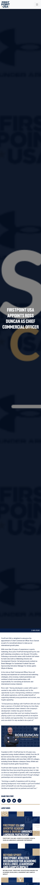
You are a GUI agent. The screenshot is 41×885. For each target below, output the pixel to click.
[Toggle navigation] (37, 5)
